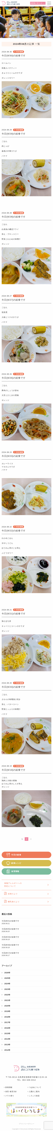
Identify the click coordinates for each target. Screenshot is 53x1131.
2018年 (7, 1017)
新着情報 (8, 1087)
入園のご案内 (34, 1091)
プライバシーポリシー (26, 1124)
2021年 (7, 1000)
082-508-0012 (29, 1080)
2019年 (7, 1011)
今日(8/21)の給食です (13, 613)
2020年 (7, 1006)
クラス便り (9, 1096)
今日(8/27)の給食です (13, 300)
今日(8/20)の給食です (13, 687)
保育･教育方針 (11, 1091)
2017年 (7, 1022)
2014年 (7, 1039)
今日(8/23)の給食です (13, 456)
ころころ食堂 (34, 1096)
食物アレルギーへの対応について (13, 884)
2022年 (7, 995)
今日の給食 (19, 51)
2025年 (7, 978)
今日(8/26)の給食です (13, 378)
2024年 (7, 984)
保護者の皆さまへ (37, 3)
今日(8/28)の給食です (13, 216)
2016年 (7, 1028)
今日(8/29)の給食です (13, 133)
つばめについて (35, 1087)
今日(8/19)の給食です (13, 770)
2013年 (7, 1045)
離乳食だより (14, 902)
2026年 (7, 973)
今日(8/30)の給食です (13, 55)
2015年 (7, 1033)
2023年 (7, 989)
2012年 (7, 1050)
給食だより (13, 894)
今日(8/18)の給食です (10, 946)
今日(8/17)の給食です (10, 954)
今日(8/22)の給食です (13, 530)
